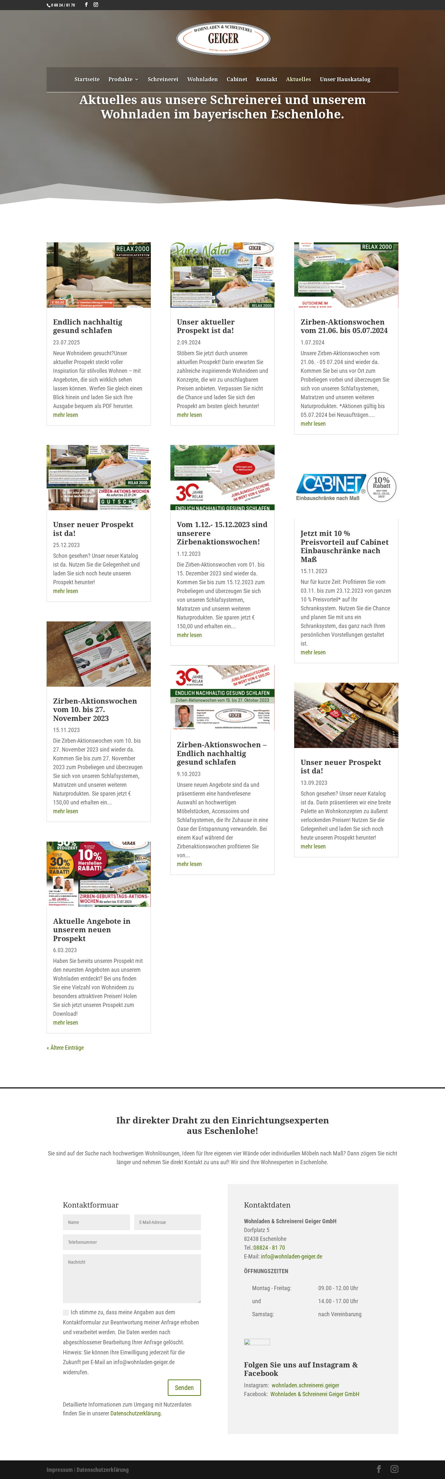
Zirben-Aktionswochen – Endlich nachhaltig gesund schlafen (221, 753)
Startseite (87, 80)
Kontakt (266, 80)
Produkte (120, 80)
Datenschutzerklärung (103, 1469)
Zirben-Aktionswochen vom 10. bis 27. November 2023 (95, 709)
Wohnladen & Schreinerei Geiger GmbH (314, 1394)
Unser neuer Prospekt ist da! (93, 528)
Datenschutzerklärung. (136, 1413)
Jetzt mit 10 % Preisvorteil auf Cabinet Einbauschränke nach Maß (345, 546)
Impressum (60, 1469)
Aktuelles (298, 80)
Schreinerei (163, 80)
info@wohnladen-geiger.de (291, 1256)
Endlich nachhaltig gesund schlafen (87, 326)
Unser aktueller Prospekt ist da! (206, 326)
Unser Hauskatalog (345, 80)
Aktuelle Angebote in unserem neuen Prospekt (92, 929)
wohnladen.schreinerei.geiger (305, 1385)
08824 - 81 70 (269, 1247)
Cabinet (237, 80)
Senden (184, 1388)
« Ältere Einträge (65, 1047)
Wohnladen (202, 80)
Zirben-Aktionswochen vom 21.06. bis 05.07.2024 (344, 326)
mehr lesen (65, 414)
